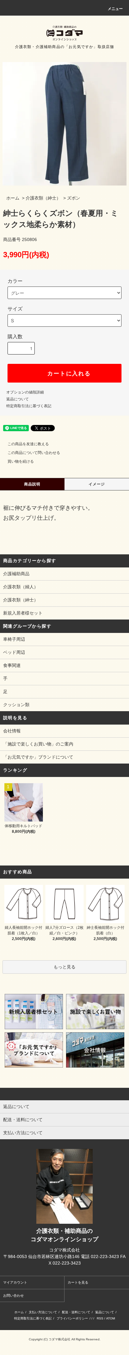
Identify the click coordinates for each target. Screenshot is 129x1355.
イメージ (97, 484)
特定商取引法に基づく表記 (28, 406)
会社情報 (12, 730)
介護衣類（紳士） (43, 197)
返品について (17, 399)
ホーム (12, 197)
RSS (100, 1318)
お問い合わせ (13, 1295)
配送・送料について (76, 1312)
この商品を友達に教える (28, 444)
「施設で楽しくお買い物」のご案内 (38, 743)
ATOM (110, 1318)
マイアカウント (15, 1282)
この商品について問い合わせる (34, 453)
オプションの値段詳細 (25, 392)
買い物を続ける (21, 461)
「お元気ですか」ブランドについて (38, 757)
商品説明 (32, 484)
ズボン (73, 197)
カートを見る (78, 1282)
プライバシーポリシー (72, 1318)
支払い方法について (43, 1312)
